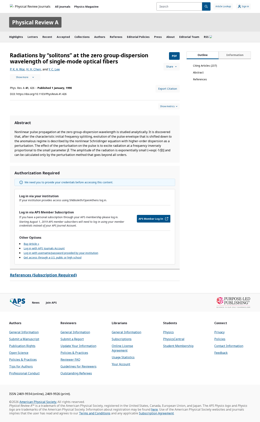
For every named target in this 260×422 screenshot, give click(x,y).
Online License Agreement (122, 348)
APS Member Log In (151, 218)
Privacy (219, 332)
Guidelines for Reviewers (79, 366)
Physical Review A (35, 22)
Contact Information (228, 346)
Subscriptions (122, 339)
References (200, 79)
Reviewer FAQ (70, 359)
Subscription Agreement (156, 413)
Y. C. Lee (54, 69)
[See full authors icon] (25, 77)
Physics (168, 332)
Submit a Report (72, 339)
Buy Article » (31, 244)
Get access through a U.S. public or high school (52, 257)
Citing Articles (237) (205, 65)
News (36, 302)
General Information (24, 332)
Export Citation (167, 88)
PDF (174, 56)
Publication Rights (22, 346)
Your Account (121, 364)
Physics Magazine (86, 6)
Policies (219, 339)
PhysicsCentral (173, 339)
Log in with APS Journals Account (44, 248)
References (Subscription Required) (43, 275)
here (154, 409)
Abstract (198, 72)
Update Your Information (78, 346)
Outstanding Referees (76, 373)
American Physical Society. (38, 402)
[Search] (206, 6)
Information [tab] (234, 55)
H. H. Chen (33, 69)
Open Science (18, 353)
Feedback (221, 353)
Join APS (51, 302)
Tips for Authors (21, 366)
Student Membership (178, 346)
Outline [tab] (203, 55)
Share (169, 66)
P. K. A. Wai (17, 69)
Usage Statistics (123, 357)
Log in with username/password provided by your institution (61, 253)
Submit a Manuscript (24, 339)
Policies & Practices (23, 359)
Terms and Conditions (94, 413)
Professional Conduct (24, 373)
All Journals (62, 6)
